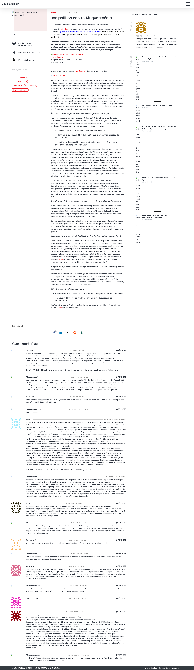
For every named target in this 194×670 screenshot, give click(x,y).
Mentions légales (149, 668)
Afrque (53, 12)
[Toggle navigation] (186, 4)
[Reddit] (74, 333)
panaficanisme (19, 90)
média (31, 86)
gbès (59, 308)
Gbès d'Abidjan (10, 4)
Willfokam (64, 29)
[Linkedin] (60, 333)
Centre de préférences (169, 668)
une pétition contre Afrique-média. (157, 105)
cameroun (17, 86)
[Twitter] (67, 333)
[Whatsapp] (82, 333)
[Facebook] (54, 333)
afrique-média (19, 77)
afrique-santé (19, 81)
